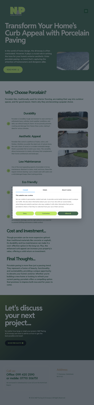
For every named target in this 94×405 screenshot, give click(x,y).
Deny (25, 213)
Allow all (68, 213)
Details (45, 190)
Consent (25, 190)
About (66, 190)
